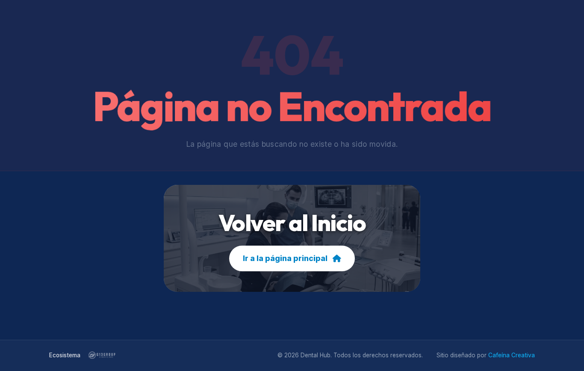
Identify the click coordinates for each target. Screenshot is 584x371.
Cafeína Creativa (511, 355)
